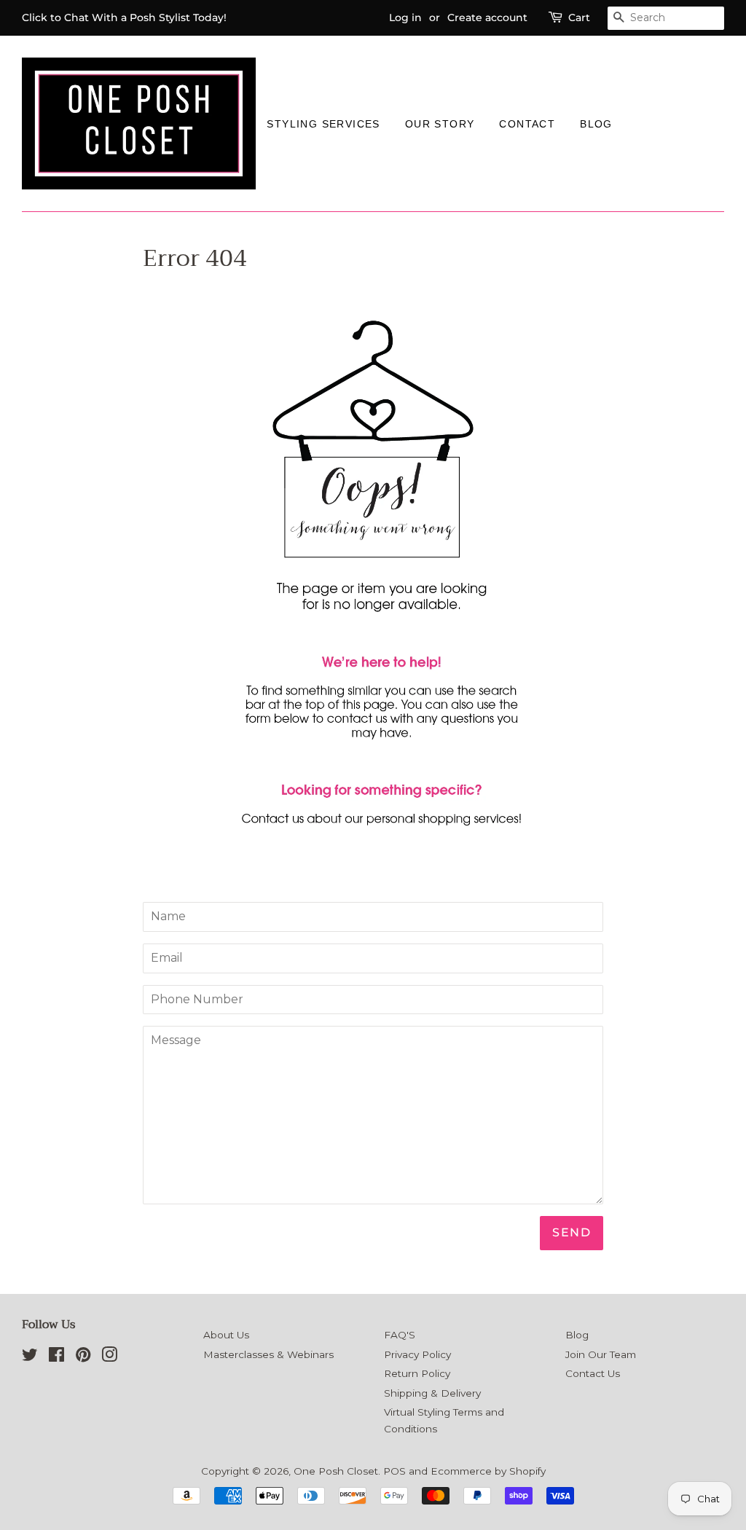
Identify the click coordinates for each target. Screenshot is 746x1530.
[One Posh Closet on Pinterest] (83, 1357)
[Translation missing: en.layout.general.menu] (637, 123)
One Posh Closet (336, 1471)
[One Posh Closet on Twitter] (30, 1357)
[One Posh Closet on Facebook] (56, 1357)
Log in (405, 17)
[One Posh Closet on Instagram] (109, 1357)
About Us (226, 1335)
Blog (596, 124)
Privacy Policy (417, 1354)
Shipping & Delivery (432, 1393)
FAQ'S (399, 1335)
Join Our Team (600, 1354)
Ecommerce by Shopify (488, 1471)
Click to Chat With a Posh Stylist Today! (124, 17)
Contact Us (592, 1373)
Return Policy (417, 1373)
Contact (527, 124)
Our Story (440, 124)
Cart (579, 17)
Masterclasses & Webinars (268, 1354)
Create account (487, 17)
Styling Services (323, 124)
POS (394, 1471)
